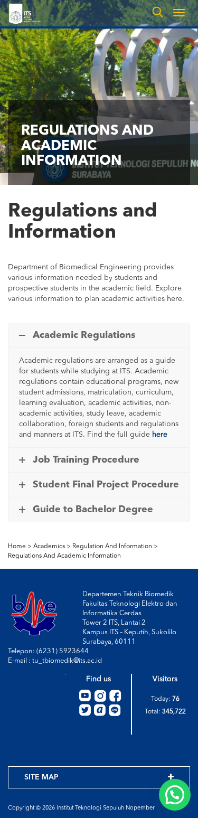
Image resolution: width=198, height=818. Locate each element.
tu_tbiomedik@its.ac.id (67, 660)
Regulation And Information (112, 546)
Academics (49, 546)
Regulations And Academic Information (64, 556)
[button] (175, 795)
